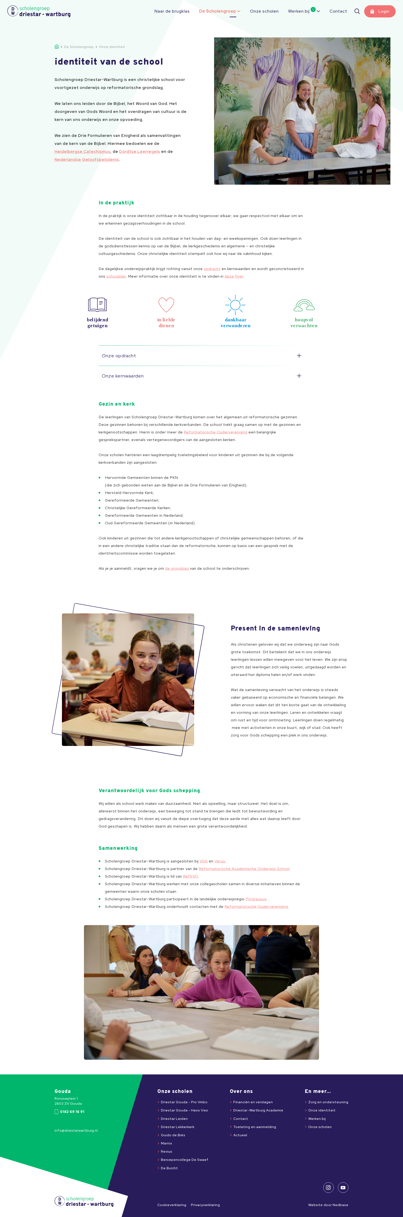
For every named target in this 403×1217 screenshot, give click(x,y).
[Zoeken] (357, 11)
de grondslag (177, 568)
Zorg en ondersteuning (328, 1102)
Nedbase (340, 1205)
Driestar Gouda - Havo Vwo (184, 1110)
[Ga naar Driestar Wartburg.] (59, 47)
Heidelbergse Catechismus (82, 151)
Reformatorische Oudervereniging (215, 432)
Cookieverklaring (171, 1205)
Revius (166, 1151)
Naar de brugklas (172, 11)
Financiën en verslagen (253, 1102)
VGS (204, 861)
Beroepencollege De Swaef (184, 1159)
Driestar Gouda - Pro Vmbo (184, 1102)
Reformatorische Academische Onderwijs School (244, 868)
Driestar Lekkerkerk (178, 1127)
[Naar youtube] (343, 1187)
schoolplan (116, 276)
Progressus (256, 899)
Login (383, 11)
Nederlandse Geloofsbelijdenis (87, 159)
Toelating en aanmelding (254, 1127)
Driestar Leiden (174, 1118)
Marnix (166, 1143)
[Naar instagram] (328, 1187)
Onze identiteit (322, 1110)
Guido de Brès (173, 1135)
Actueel (240, 1135)
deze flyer (234, 276)
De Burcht (169, 1168)
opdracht (212, 268)
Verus (220, 861)
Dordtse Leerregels (139, 151)
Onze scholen (264, 11)
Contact (338, 11)
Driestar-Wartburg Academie (258, 1110)
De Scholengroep (217, 11)
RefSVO (190, 876)
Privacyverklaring (205, 1205)
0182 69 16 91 (72, 1112)
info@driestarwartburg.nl (76, 1130)
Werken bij (299, 11)
